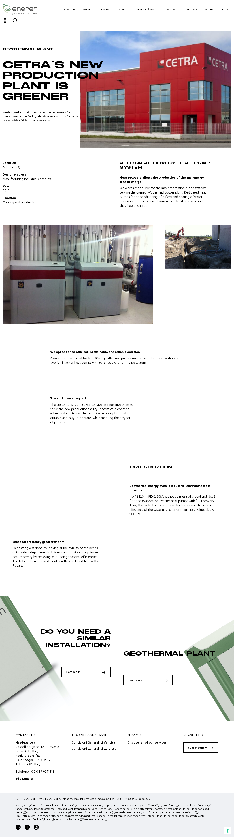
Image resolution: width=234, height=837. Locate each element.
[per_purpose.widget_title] (227, 830)
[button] (5, 20)
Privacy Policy (23, 805)
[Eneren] (20, 9)
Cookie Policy (61, 812)
